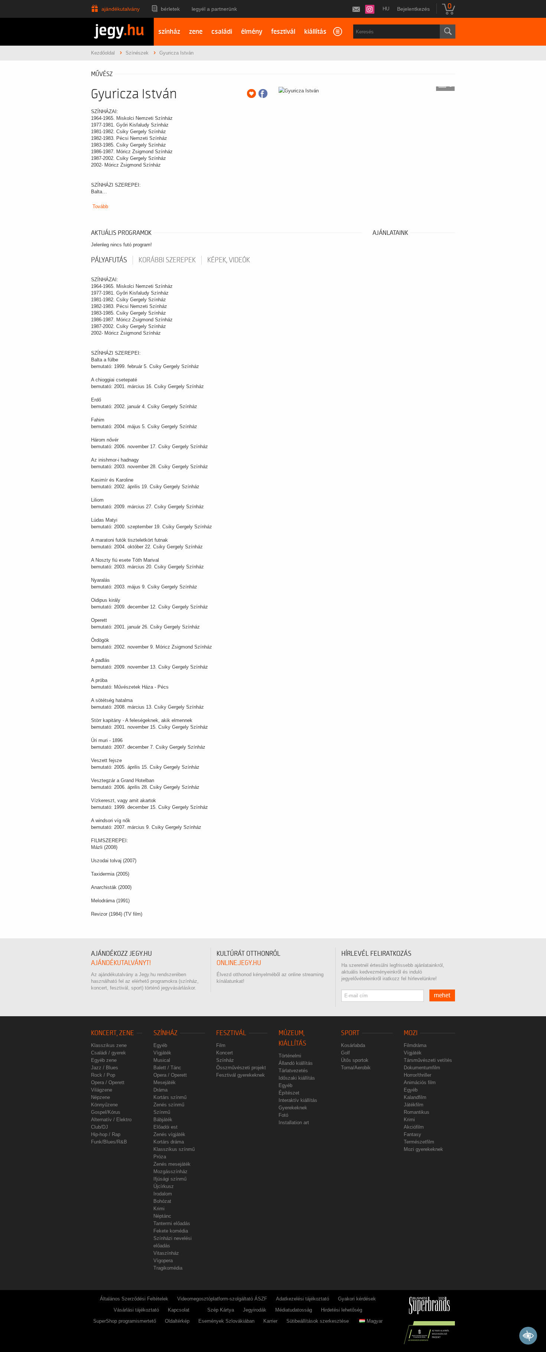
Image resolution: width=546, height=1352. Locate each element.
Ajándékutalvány (120, 9)
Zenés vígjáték (169, 1134)
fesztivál (283, 32)
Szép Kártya (220, 1310)
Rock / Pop (103, 1075)
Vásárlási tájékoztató (136, 1310)
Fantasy (412, 1134)
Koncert (224, 1053)
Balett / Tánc (167, 1067)
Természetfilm (419, 1142)
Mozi (410, 1033)
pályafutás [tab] (109, 260)
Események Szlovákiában (226, 1321)
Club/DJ (99, 1127)
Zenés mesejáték (172, 1164)
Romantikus (416, 1112)
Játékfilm (413, 1104)
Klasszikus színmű (174, 1149)
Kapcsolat (178, 1310)
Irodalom (162, 1194)
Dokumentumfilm (422, 1067)
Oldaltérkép (177, 1321)
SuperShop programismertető (124, 1321)
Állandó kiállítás (296, 1063)
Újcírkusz (163, 1186)
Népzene (100, 1097)
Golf (345, 1053)
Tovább (100, 206)
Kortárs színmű (169, 1097)
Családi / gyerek (108, 1053)
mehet (442, 995)
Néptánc (162, 1216)
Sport (350, 1033)
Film (220, 1045)
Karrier (270, 1321)
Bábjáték (162, 1119)
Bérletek (170, 9)
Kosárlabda (353, 1045)
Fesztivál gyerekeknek (240, 1075)
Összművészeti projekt (241, 1067)
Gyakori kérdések (357, 1299)
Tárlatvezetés (293, 1070)
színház (169, 32)
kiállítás (315, 32)
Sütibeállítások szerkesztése (317, 1321)
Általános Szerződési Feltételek (134, 1299)
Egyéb (160, 1045)
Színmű (161, 1112)
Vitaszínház (166, 1253)
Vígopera (163, 1260)
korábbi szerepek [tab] (167, 260)
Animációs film (420, 1082)
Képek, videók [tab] (228, 260)
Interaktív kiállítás (298, 1100)
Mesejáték (164, 1082)
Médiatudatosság (293, 1310)
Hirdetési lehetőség (341, 1310)
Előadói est (165, 1127)
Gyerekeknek (293, 1107)
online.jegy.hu (239, 963)
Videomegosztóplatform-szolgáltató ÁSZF (222, 1299)
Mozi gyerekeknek (423, 1149)
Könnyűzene (104, 1104)
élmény (251, 32)
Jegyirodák (254, 1310)
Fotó (283, 1115)
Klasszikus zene (109, 1045)
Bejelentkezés (413, 9)
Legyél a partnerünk (214, 9)
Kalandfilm (415, 1097)
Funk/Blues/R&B (109, 1142)
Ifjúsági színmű (169, 1179)
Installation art (294, 1122)
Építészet (289, 1093)
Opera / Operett (107, 1082)
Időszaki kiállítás (297, 1078)
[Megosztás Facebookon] (263, 93)
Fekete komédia (170, 1231)
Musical (161, 1060)
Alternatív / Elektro (111, 1119)
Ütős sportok (354, 1060)
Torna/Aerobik (356, 1067)
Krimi (159, 1208)
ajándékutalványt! (121, 963)
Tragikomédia (167, 1268)
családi (221, 32)
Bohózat (162, 1201)
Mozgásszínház (170, 1171)
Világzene (101, 1090)
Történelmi (290, 1056)
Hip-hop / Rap (105, 1134)
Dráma (160, 1090)
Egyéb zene (104, 1060)
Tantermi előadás (171, 1223)
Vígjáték (162, 1053)
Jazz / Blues (104, 1067)
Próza (159, 1156)
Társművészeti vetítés (428, 1060)
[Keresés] (447, 31)
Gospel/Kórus (105, 1112)
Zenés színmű (168, 1104)
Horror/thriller (417, 1075)
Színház (165, 1033)
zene (195, 32)
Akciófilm (414, 1127)
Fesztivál (231, 1033)
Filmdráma (415, 1045)
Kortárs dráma (168, 1142)
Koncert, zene (112, 1033)
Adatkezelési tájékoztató (302, 1299)
